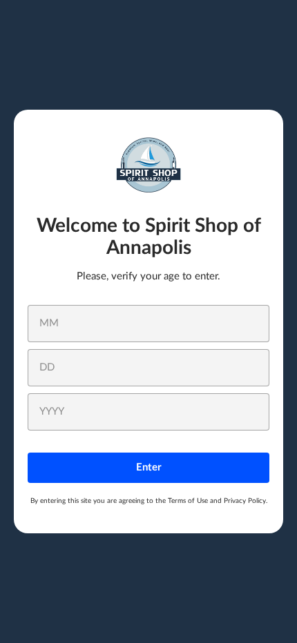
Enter (149, 467)
